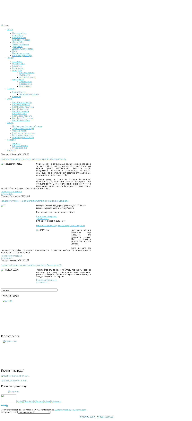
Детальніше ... (7, 194)
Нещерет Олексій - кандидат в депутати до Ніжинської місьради (34, 201)
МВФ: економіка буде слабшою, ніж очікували (60, 225)
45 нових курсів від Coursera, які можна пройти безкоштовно (33, 159)
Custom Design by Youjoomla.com (70, 410)
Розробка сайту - (96, 416)
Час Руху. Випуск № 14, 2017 (14, 381)
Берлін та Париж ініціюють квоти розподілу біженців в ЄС (31, 265)
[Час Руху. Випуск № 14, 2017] (15, 376)
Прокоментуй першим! (11, 192)
